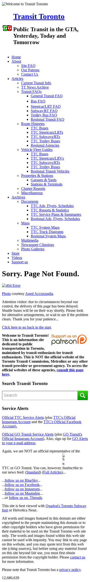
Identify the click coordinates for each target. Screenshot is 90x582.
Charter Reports (33, 188)
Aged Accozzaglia (39, 294)
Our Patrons (30, 70)
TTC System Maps (45, 227)
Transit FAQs (31, 92)
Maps (25, 223)
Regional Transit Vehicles (50, 171)
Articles (17, 79)
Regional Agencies (45, 145)
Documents (29, 201)
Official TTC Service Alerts (23, 417)
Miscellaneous (32, 193)
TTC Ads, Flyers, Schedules (52, 206)
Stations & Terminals (46, 184)
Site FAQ (28, 66)
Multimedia (29, 240)
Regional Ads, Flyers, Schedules (55, 219)
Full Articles (52, 472)
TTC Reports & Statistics (50, 210)
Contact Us (29, 74)
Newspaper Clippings (37, 245)
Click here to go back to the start (26, 327)
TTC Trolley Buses (45, 141)
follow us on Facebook (22, 485)
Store (15, 253)
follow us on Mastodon (22, 493)
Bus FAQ (38, 101)
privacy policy (70, 570)
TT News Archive (35, 87)
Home (16, 57)
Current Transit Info (36, 83)
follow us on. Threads (25, 498)
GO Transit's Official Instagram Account (42, 436)
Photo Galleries (32, 249)
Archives (18, 197)
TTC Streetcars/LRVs (47, 158)
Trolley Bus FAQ (44, 115)
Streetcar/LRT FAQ (46, 106)
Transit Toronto (39, 16)
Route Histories (33, 124)
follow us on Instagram (22, 489)
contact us (77, 557)
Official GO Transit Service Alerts (28, 434)
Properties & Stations (37, 176)
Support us (20, 262)
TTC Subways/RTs (45, 137)
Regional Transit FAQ (47, 119)
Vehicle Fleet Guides (37, 150)
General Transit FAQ (47, 96)
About (16, 61)
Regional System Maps (48, 236)
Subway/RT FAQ (44, 111)
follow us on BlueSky (21, 480)
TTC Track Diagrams (47, 232)
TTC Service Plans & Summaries (56, 214)
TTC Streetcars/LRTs (47, 132)
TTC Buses (39, 128)
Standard (33, 472)
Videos (17, 258)
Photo (6, 294)
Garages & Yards (43, 180)
